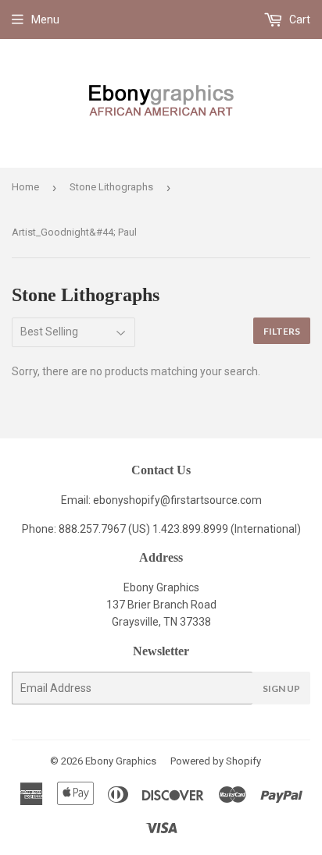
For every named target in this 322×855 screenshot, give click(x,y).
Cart (298, 19)
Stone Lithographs (111, 187)
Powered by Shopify (215, 761)
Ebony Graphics (120, 761)
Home (25, 187)
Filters (281, 331)
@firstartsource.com (211, 500)
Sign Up (281, 688)
